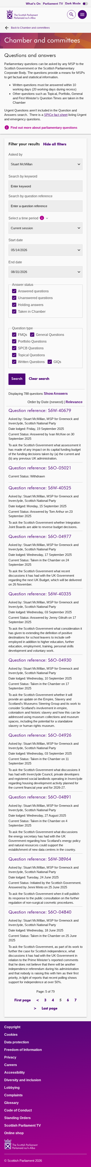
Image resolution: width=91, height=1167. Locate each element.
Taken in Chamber (32, 311)
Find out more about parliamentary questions (44, 127)
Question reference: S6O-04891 (39, 797)
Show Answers (56, 393)
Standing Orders (17, 1118)
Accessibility (14, 1072)
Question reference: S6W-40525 (39, 488)
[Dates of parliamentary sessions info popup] (44, 218)
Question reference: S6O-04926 (39, 735)
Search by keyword (22, 176)
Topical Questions (31, 355)
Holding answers (30, 305)
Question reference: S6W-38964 (39, 859)
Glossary (11, 1103)
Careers (10, 1065)
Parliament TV (53, 3)
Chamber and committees (30, 27)
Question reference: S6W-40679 (39, 411)
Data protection (16, 1042)
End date (15, 262)
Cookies (11, 1034)
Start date (15, 240)
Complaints (13, 1095)
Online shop (14, 1133)
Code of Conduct (18, 1110)
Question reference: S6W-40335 (39, 594)
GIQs (57, 362)
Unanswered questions (35, 298)
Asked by (15, 154)
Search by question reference (30, 196)
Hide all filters (54, 144)
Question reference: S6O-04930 (39, 660)
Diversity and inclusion (22, 1080)
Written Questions (31, 362)
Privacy (10, 1057)
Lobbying (12, 1087)
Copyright (12, 1027)
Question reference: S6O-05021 (39, 468)
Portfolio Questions (32, 341)
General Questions (50, 334)
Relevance (74, 402)
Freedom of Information (23, 1050)
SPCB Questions (31, 348)
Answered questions (33, 291)
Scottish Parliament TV (22, 1125)
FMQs (22, 334)
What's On (33, 3)
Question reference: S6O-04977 (39, 537)
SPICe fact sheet (56, 115)
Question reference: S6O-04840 (39, 912)
